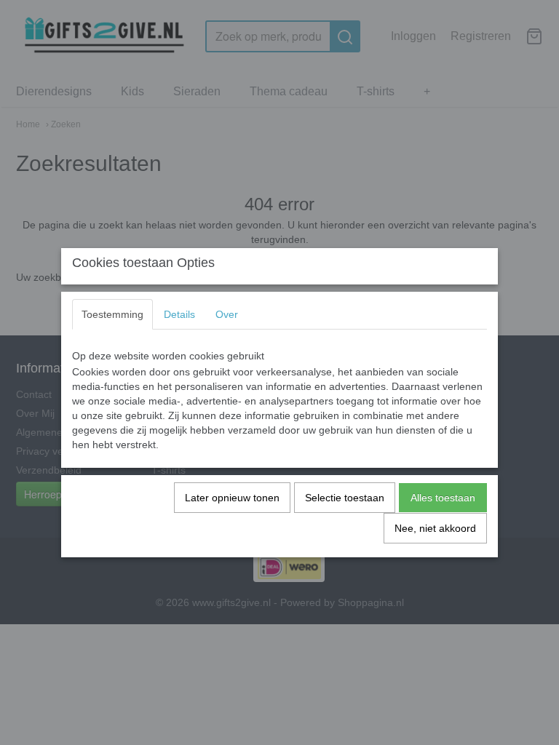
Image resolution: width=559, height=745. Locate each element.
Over (226, 314)
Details (179, 314)
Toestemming (112, 314)
